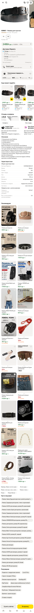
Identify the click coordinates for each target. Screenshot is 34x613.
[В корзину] (11, 99)
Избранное (17, 611)
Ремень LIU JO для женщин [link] (25, 255)
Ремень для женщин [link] (23, 228)
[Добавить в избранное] (28, 2)
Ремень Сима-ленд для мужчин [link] (24, 478)
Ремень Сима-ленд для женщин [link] (8, 256)
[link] (17, 499)
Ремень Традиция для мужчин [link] (7, 395)
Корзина (23, 611)
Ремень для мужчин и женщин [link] (7, 339)
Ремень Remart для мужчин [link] (7, 105)
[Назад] (3, 2)
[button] (3, 36)
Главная (3, 611)
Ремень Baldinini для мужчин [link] (7, 423)
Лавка (10, 611)
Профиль (30, 611)
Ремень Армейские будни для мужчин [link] (25, 368)
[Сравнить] (25, 2)
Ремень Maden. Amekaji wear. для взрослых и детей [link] (8, 478)
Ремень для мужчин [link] (7, 228)
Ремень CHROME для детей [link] (23, 284)
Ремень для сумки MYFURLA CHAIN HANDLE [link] (25, 450)
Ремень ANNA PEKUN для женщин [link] (8, 311)
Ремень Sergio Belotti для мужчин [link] (8, 284)
